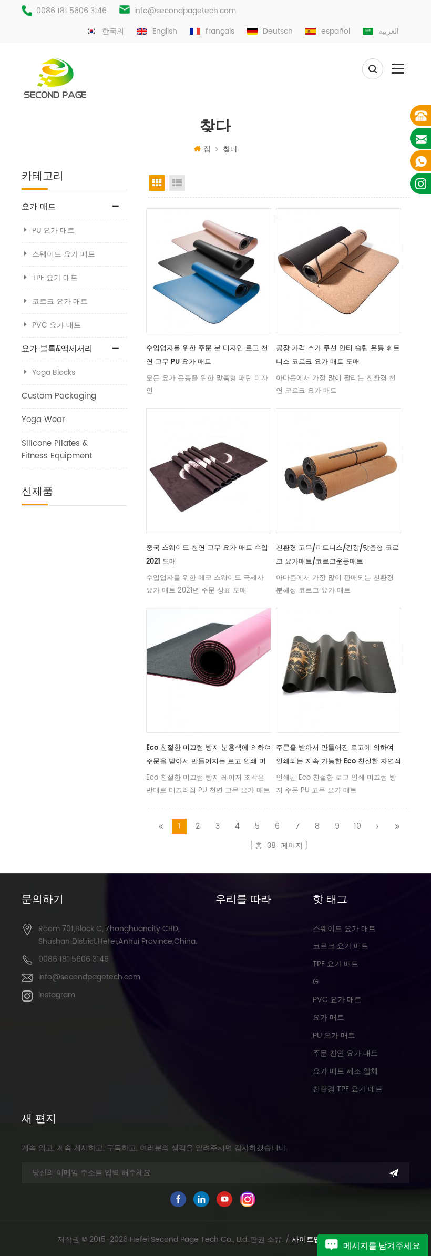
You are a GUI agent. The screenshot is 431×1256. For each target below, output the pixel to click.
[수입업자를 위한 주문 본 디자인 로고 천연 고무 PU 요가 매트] (208, 270)
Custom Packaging (59, 396)
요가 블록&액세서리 (57, 348)
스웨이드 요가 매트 (63, 254)
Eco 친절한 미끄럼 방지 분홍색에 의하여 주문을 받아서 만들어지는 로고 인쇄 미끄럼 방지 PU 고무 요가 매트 (208, 755)
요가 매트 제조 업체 (345, 1071)
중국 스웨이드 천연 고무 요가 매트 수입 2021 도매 (207, 555)
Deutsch (278, 31)
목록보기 (177, 183)
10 (357, 826)
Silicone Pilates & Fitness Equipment (57, 450)
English (164, 31)
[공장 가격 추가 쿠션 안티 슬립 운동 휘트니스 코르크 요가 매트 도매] (338, 270)
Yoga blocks (53, 372)
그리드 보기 (157, 183)
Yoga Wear (43, 419)
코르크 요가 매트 (60, 301)
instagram (56, 995)
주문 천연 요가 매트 (345, 1053)
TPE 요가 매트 (55, 278)
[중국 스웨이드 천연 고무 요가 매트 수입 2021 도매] (208, 470)
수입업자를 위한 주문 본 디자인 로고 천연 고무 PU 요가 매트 (207, 355)
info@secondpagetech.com (185, 11)
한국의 (113, 31)
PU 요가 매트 (53, 230)
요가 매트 (39, 206)
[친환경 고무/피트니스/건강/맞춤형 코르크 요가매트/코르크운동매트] (338, 470)
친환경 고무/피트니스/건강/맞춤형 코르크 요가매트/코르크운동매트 (337, 555)
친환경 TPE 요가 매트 (348, 1089)
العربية (388, 31)
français (220, 31)
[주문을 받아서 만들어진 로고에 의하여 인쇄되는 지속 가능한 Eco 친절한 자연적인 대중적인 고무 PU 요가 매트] (338, 670)
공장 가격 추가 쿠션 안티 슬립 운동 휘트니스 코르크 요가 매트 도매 (338, 355)
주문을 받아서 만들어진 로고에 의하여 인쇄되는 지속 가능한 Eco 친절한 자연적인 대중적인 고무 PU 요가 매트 (338, 755)
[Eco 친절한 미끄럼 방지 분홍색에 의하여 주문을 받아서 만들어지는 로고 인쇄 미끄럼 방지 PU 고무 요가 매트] (208, 670)
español (335, 31)
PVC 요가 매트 (56, 325)
